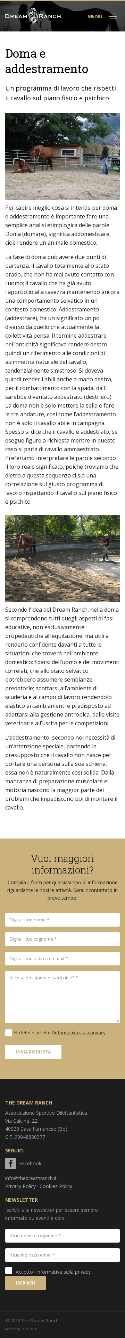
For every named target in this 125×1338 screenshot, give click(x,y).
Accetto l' (54, 1271)
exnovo (30, 1328)
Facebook (30, 1163)
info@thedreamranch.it (31, 1178)
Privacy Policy (20, 1186)
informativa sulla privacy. (64, 1271)
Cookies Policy (56, 1186)
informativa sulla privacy (80, 1032)
